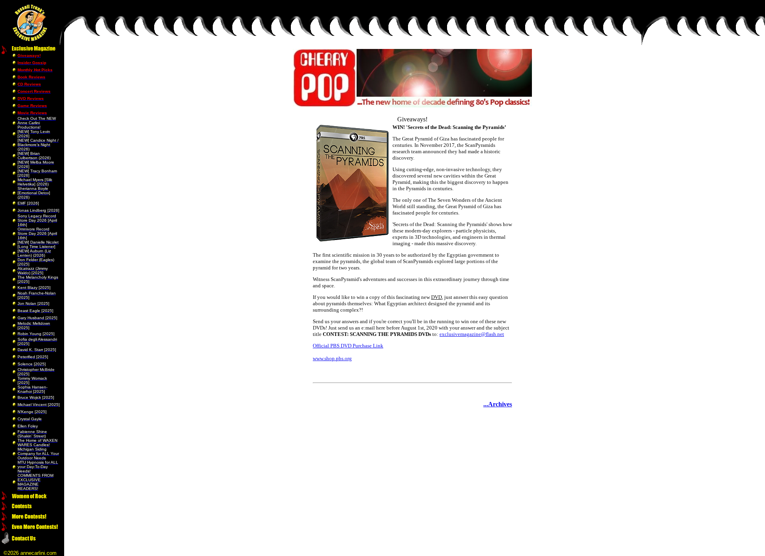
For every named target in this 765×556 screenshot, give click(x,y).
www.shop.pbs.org (332, 358)
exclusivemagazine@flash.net (471, 334)
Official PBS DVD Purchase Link (348, 346)
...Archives (497, 404)
